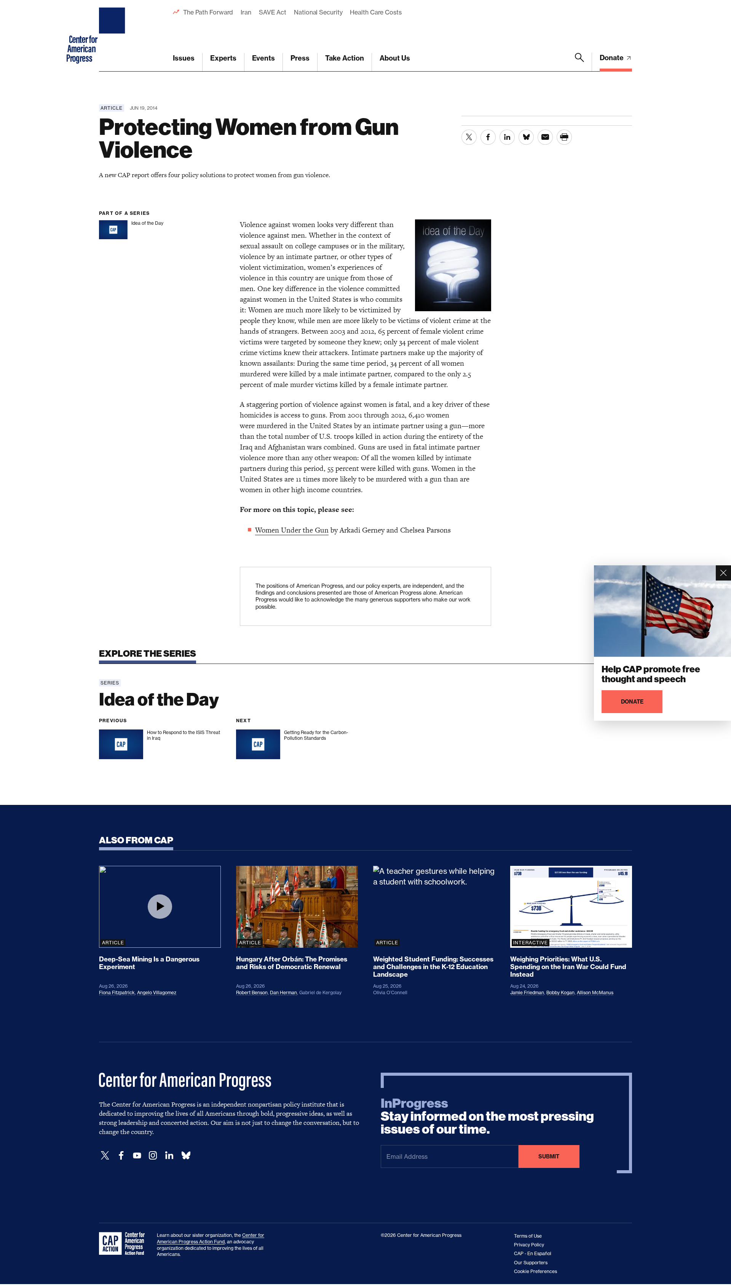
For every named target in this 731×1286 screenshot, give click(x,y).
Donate (612, 57)
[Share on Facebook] (488, 137)
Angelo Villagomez (156, 992)
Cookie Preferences (535, 1271)
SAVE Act (272, 12)
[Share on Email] (545, 137)
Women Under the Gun (292, 530)
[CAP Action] (124, 1243)
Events (263, 58)
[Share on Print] (564, 137)
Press (300, 58)
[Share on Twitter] (469, 137)
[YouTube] (137, 1155)
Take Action (344, 58)
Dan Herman (283, 992)
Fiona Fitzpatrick (117, 992)
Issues (184, 58)
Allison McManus (595, 992)
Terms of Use (528, 1236)
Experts (223, 58)
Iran (246, 12)
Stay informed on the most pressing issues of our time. (487, 1116)
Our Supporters (530, 1262)
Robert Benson (252, 992)
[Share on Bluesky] (526, 137)
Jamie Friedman (527, 992)
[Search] (579, 62)
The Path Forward (208, 12)
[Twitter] (105, 1155)
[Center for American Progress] (113, 36)
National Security (318, 12)
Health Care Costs (375, 12)
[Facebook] (121, 1155)
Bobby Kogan (560, 992)
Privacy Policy (529, 1245)
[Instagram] (153, 1155)
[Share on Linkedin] (507, 137)
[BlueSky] (186, 1155)
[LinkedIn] (169, 1155)
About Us (395, 58)
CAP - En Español (532, 1253)
